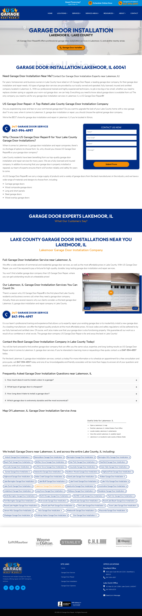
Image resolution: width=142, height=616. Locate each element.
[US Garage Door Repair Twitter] (17, 587)
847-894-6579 (111, 589)
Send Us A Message (113, 595)
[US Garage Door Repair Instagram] (11, 587)
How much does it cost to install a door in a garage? (29, 380)
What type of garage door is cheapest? (23, 386)
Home (63, 568)
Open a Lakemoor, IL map (98, 425)
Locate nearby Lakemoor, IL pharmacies (103, 431)
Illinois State (121, 437)
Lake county (111, 437)
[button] (62, 13)
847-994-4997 (129, 350)
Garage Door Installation (69, 581)
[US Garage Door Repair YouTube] (23, 587)
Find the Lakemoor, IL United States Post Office (106, 428)
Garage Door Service (68, 573)
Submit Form (111, 164)
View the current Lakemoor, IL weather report (105, 434)
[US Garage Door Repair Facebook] (5, 587)
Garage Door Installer (72, 47)
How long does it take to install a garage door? (27, 393)
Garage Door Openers (68, 586)
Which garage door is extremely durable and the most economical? (36, 400)
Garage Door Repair (67, 577)
